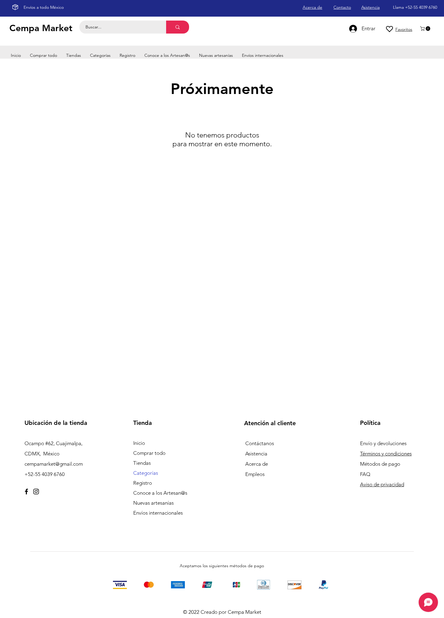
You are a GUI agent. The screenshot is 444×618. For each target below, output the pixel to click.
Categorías (145, 473)
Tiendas (142, 463)
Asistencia (256, 454)
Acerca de (256, 464)
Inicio (139, 443)
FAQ (365, 474)
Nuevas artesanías (153, 503)
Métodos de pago (380, 464)
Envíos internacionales (158, 513)
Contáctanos (259, 443)
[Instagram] (36, 491)
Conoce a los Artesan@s (160, 493)
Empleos (255, 474)
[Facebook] (26, 491)
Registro (142, 483)
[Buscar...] (177, 27)
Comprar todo (149, 453)
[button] (425, 28)
